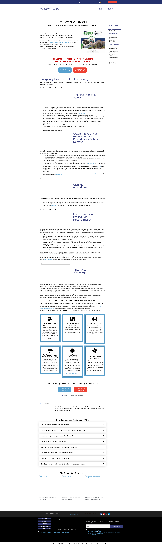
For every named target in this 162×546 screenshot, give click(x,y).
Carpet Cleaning (112, 46)
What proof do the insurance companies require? (57, 458)
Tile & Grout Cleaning (113, 52)
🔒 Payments (103, 2)
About (90, 2)
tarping (81, 124)
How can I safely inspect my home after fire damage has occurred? (63, 430)
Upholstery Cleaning (113, 51)
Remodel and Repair (113, 63)
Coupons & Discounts (113, 57)
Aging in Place (112, 62)
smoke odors (54, 205)
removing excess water (97, 173)
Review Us (85, 2)
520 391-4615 (81, 113)
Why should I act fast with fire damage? (54, 441)
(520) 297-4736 (112, 2)
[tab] (72, 424)
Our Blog (65, 2)
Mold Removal (112, 40)
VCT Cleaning (112, 55)
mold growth (59, 174)
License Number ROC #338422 (67, 531)
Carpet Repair (112, 49)
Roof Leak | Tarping (113, 30)
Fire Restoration (112, 29)
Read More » (41, 500)
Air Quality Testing (113, 35)
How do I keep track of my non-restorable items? (57, 453)
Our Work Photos (58, 2)
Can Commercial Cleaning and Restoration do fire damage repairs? (63, 464)
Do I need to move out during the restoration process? (59, 447)
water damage (80, 173)
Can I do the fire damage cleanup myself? (55, 425)
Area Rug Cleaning (113, 48)
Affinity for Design (104, 543)
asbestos (99, 166)
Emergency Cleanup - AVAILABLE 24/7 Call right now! (72, 65)
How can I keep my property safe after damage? (57, 436)
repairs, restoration (48, 259)
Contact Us (96, 2)
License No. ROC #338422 (72, 373)
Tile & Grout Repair (113, 54)
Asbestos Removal (113, 37)
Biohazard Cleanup (113, 38)
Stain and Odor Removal (114, 41)
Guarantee (71, 2)
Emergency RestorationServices (44, 9)
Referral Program (78, 2)
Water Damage (112, 27)
